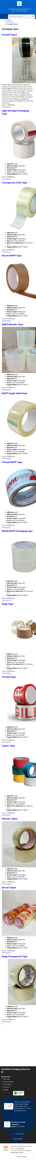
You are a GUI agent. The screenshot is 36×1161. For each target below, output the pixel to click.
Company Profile (8, 1082)
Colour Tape (8, 745)
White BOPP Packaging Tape (17, 530)
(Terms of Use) (20, 1148)
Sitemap (5, 1090)
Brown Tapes (9, 887)
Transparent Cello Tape (14, 182)
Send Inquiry (6, 107)
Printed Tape (9, 676)
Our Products (7, 1084)
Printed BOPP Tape (12, 462)
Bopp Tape (7, 603)
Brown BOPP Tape (12, 255)
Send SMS (19, 1139)
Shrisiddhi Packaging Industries (19, 10)
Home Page (6, 1079)
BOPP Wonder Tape (12, 324)
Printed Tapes (9, 34)
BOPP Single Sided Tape (14, 393)
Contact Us (6, 1087)
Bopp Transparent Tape (14, 956)
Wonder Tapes (9, 818)
